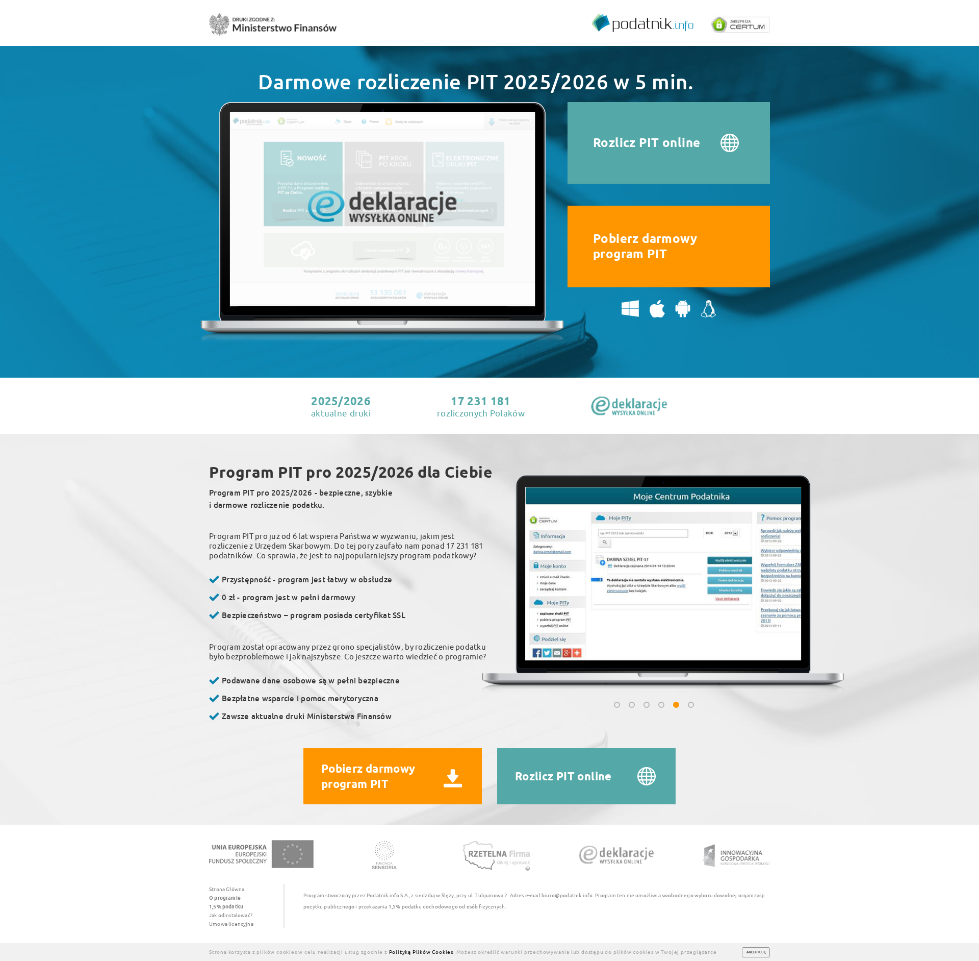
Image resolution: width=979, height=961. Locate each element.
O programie (225, 898)
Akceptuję (756, 952)
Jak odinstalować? (230, 915)
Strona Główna (226, 889)
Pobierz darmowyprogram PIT (645, 246)
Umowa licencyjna (231, 924)
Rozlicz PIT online (646, 142)
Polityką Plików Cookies (421, 952)
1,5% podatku (226, 906)
